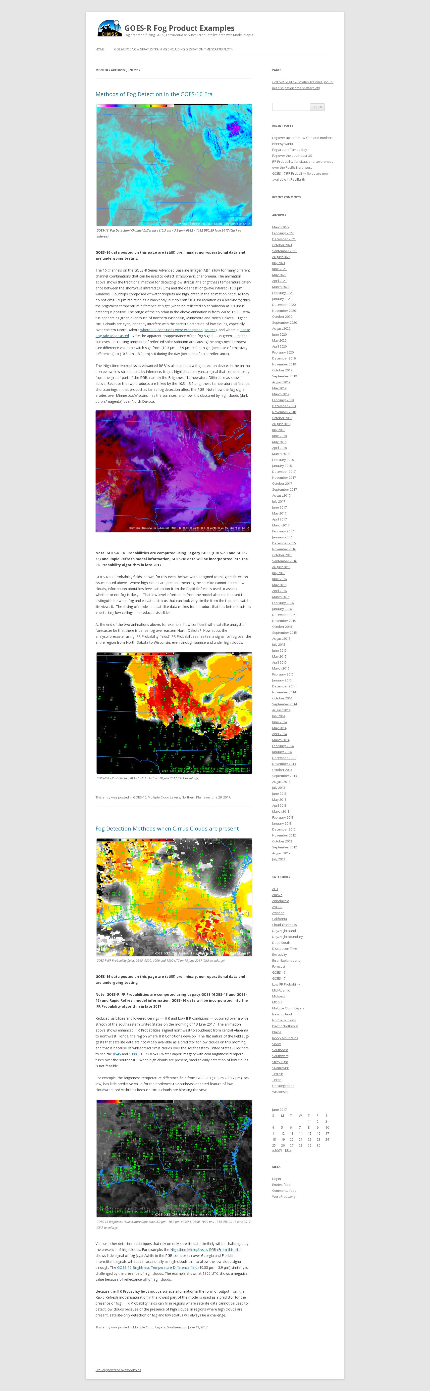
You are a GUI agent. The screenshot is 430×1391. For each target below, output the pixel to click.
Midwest (278, 996)
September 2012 (284, 847)
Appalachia (280, 901)
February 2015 (283, 674)
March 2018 (280, 453)
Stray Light (280, 1062)
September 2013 (284, 775)
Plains (276, 1032)
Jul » (288, 1150)
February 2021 (283, 292)
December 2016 (284, 543)
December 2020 (284, 304)
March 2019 (280, 394)
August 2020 (281, 328)
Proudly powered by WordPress (118, 1370)
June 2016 (279, 579)
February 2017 (283, 531)
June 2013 (279, 793)
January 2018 (282, 465)
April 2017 (279, 519)
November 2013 (284, 763)
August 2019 (281, 382)
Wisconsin (280, 1091)
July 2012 (278, 859)
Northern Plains (193, 797)
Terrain (277, 1074)
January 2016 (282, 608)
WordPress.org (283, 1196)
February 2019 (283, 400)
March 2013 (280, 811)
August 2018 (281, 424)
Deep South (281, 942)
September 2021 (284, 251)
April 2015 (279, 662)
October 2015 (282, 626)
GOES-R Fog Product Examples (179, 28)
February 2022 (283, 233)
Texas (276, 1079)
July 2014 (278, 716)
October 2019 (282, 370)
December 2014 (284, 686)
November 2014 (284, 692)
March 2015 (280, 668)
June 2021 (279, 269)
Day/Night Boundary (287, 936)
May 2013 (279, 799)
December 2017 (284, 471)
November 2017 (284, 477)
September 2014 (284, 704)
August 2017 (281, 495)
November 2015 (284, 620)
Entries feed (281, 1184)
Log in (276, 1178)
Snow (276, 1044)
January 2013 (282, 823)
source (210, 329)
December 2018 (284, 406)
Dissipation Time (284, 948)
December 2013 (284, 757)
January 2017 (282, 537)
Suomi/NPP (280, 1068)
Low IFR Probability (286, 984)
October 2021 (282, 245)
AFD (275, 889)
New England (282, 1014)
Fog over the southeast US (292, 155)
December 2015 (284, 614)
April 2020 (279, 346)
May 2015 (279, 656)
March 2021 (280, 286)
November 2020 (284, 310)
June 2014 (279, 722)
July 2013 (278, 787)
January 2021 (282, 298)
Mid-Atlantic (281, 990)
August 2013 (281, 781)
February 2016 (283, 602)
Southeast (175, 1327)
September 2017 (284, 489)
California (279, 918)
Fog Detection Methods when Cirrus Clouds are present (167, 828)
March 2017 (280, 525)
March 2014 (280, 740)
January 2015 (282, 680)
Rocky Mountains (285, 1038)
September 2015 (284, 632)
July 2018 (278, 430)
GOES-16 (139, 797)
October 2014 (282, 698)
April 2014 (279, 734)
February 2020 (283, 352)
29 (309, 1145)
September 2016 (284, 561)
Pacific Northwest (285, 1026)
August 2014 (281, 710)
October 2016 (282, 555)
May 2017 (279, 513)
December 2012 (284, 829)
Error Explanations (286, 960)
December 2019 (284, 358)
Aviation (278, 913)
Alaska (277, 895)
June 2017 (279, 507)
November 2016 (284, 549)
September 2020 (284, 322)
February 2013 (283, 817)
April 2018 (279, 447)
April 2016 (279, 591)
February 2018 (283, 459)
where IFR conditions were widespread (171, 329)
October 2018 (282, 418)
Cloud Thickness (284, 924)
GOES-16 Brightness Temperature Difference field (157, 1267)
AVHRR (277, 907)
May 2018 (279, 441)
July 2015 (278, 644)
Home (100, 49)
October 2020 (282, 316)
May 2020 (279, 340)
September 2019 (284, 376)
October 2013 (282, 769)
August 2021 (281, 257)
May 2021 (279, 275)
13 (291, 1133)
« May (277, 1150)
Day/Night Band (284, 930)
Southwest (280, 1056)
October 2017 (282, 483)
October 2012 (282, 841)
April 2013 (279, 805)
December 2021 (284, 239)
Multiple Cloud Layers (164, 797)
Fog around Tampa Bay (289, 149)
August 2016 (281, 567)
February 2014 (283, 746)
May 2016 (279, 585)
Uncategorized (283, 1085)
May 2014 (279, 728)
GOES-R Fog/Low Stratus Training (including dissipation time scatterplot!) (173, 49)
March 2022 (280, 227)
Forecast (278, 966)
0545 (117, 1054)
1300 (133, 1054)
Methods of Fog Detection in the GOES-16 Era (154, 94)
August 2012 (281, 853)
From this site (229, 1249)
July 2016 (278, 573)
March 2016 (280, 597)
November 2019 (284, 364)
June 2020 (279, 334)
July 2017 (278, 501)
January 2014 (282, 752)
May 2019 (279, 388)
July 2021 (278, 263)
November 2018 (284, 412)
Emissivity (279, 954)
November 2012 (284, 835)
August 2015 (281, 638)
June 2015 (279, 650)
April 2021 (279, 280)
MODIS (277, 1002)
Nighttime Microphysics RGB (193, 1249)
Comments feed (284, 1190)
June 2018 (279, 436)
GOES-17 (278, 978)
